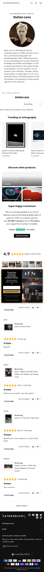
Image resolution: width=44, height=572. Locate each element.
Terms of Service (9, 299)
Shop (4, 529)
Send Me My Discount (11, 291)
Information (8, 523)
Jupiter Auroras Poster (22, 326)
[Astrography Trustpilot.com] (22, 229)
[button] (5, 264)
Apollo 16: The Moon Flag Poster (27, 418)
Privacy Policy (16, 299)
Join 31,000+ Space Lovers (14, 536)
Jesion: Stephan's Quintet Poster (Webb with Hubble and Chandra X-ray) (27, 374)
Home (3, 93)
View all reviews (22, 236)
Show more (21, 506)
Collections (9, 93)
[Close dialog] (41, 271)
